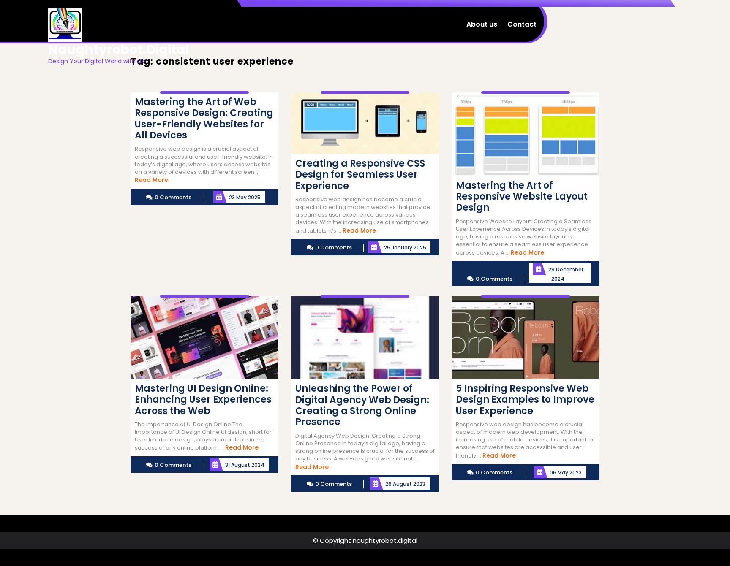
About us (481, 24)
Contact (522, 24)
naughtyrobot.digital (118, 50)
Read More (151, 180)
